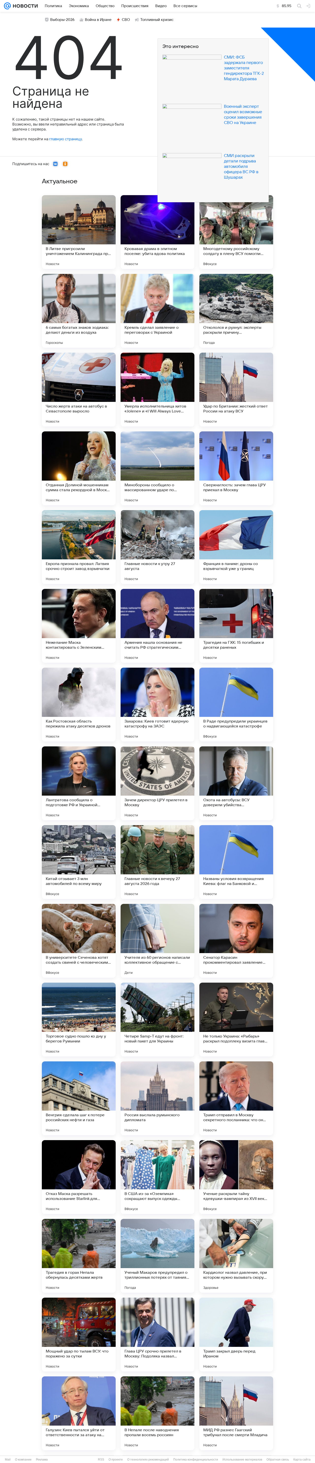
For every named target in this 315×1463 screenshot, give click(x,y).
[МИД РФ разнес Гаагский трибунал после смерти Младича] (236, 1413)
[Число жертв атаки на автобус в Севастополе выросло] (79, 389)
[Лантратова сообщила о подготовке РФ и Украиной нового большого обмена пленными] (79, 783)
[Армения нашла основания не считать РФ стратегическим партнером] (157, 626)
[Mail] (7, 6)
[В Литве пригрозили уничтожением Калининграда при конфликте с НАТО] (79, 232)
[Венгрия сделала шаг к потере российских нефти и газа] (79, 1098)
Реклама (42, 1459)
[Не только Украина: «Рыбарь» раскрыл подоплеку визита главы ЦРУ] (236, 1019)
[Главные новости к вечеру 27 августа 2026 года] (157, 862)
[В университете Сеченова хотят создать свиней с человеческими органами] (79, 941)
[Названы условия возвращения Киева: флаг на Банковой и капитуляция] (236, 862)
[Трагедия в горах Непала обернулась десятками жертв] (79, 1256)
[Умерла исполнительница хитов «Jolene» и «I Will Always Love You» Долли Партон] (157, 389)
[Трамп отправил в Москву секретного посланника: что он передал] (236, 1098)
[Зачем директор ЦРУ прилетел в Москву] (157, 783)
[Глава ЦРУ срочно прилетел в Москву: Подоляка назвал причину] (157, 1334)
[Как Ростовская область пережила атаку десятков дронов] (79, 704)
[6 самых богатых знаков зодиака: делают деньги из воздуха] (79, 311)
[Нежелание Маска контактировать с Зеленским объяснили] (79, 626)
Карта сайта (302, 1459)
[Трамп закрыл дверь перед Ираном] (236, 1334)
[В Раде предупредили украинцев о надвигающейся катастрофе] (236, 704)
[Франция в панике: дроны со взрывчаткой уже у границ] (236, 547)
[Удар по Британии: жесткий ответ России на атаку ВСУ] (236, 389)
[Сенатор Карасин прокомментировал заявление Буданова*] (236, 941)
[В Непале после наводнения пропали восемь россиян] (157, 1413)
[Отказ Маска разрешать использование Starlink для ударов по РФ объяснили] (79, 1177)
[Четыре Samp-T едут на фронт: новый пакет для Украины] (157, 1019)
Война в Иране (98, 20)
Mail (8, 1459)
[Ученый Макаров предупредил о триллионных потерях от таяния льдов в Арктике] (157, 1256)
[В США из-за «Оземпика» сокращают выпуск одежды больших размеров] (157, 1177)
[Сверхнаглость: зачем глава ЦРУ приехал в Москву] (236, 468)
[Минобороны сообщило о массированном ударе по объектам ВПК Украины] (157, 468)
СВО (126, 20)
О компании (23, 1459)
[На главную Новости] (24, 6)
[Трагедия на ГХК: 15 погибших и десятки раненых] (236, 626)
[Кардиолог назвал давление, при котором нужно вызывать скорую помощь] (236, 1256)
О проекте (116, 1459)
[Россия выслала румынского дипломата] (157, 1098)
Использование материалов (242, 1459)
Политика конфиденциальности (195, 1459)
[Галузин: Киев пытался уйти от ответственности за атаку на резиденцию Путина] (79, 1413)
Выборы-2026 (62, 20)
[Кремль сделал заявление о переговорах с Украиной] (157, 311)
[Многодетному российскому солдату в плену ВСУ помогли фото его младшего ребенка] (236, 232)
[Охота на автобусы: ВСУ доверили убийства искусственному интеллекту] (236, 783)
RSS (101, 1459)
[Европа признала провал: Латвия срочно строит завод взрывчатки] (79, 547)
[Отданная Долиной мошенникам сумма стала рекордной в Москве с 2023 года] (79, 468)
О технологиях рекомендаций (148, 1459)
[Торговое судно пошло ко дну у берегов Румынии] (79, 1019)
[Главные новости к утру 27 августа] (157, 547)
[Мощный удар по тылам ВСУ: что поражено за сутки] (79, 1334)
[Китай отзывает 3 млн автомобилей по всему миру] (79, 862)
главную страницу (65, 139)
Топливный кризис (157, 20)
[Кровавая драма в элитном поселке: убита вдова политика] (157, 232)
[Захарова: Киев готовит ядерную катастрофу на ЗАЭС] (157, 704)
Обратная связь (278, 1459)
